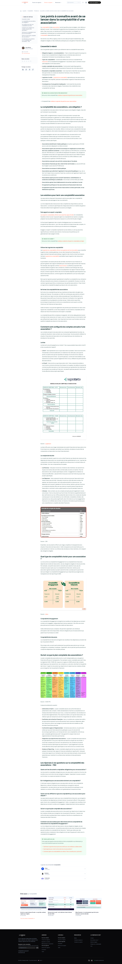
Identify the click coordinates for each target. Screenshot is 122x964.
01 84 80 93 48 (21, 952)
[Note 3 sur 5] (27, 61)
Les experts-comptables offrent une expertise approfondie (57, 215)
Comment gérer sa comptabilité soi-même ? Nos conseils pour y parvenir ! (62, 851)
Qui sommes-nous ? (94, 940)
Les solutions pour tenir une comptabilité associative (27, 25)
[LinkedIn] (92, 960)
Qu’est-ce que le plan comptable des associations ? (29, 36)
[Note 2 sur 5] (24, 61)
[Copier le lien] (33, 69)
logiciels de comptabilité (52, 256)
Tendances (36, 10)
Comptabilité (30, 10)
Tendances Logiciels (78, 942)
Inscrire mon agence (46, 947)
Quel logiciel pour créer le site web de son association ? (57, 849)
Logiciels (24, 10)
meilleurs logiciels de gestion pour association (70, 95)
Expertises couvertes (46, 941)
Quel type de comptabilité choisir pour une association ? (29, 33)
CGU (91, 946)
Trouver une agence (93, 2)
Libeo (46, 614)
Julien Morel (28, 47)
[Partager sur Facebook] (29, 69)
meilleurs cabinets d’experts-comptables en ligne (71, 241)
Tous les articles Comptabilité (27, 918)
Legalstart (48, 443)
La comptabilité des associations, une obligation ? (29, 22)
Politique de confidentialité (95, 944)
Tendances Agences (78, 940)
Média (75, 938)
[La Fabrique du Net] (25, 3)
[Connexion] (86, 2)
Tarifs (43, 951)
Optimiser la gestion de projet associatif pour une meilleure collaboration (62, 846)
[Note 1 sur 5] (22, 61)
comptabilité (45, 27)
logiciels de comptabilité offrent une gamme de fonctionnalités (60, 250)
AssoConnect (63, 265)
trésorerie (45, 61)
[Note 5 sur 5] (31, 61)
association (56, 27)
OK (37, 947)
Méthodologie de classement (47, 943)
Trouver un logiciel (61, 939)
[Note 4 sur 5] (29, 61)
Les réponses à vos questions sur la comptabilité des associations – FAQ (28, 40)
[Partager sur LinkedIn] (23, 69)
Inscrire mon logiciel (62, 945)
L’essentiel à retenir (26, 19)
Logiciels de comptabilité (60, 77)
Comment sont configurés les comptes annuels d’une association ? (28, 29)
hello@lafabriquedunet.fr (23, 950)
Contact (92, 938)
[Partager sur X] (26, 69)
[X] (89, 960)
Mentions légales (93, 942)
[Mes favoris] (83, 2)
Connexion (44, 949)
